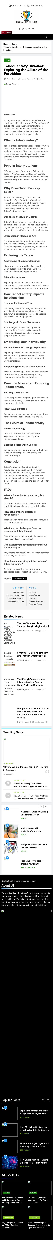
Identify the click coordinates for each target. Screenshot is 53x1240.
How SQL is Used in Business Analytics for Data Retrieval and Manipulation (34, 1130)
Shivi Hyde (23, 631)
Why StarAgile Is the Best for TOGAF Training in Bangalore (12, 1225)
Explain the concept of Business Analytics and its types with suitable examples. (30, 786)
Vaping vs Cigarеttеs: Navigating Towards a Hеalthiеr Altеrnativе (31, 831)
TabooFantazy (19, 578)
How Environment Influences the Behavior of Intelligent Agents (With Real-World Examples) (34, 1163)
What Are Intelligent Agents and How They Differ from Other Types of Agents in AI (34, 1146)
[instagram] (22, 28)
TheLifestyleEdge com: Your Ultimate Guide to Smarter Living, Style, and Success (31, 682)
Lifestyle (31, 867)
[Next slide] (46, 806)
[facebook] (19, 28)
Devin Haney (12, 79)
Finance (6, 1193)
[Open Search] (46, 37)
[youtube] (33, 28)
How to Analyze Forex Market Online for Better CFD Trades (38, 1200)
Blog (7, 60)
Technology (8, 763)
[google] (29, 28)
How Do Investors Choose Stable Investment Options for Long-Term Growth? (12, 1200)
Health (23, 818)
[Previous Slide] (41, 806)
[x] (26, 28)
